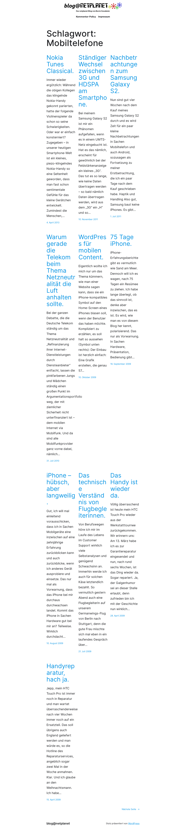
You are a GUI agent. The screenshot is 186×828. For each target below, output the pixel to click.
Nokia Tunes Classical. (60, 64)
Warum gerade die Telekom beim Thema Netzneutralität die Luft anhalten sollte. (60, 270)
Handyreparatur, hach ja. (60, 673)
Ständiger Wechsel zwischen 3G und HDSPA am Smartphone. (92, 81)
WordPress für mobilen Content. (92, 247)
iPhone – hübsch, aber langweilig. (60, 489)
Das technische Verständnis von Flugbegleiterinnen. (92, 495)
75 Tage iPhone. (122, 240)
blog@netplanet (58, 823)
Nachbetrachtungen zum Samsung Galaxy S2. (123, 74)
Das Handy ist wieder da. (124, 485)
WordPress (134, 823)
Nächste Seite (131, 809)
